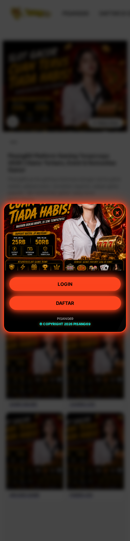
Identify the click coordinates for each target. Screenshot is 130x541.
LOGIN (65, 285)
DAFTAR (65, 304)
